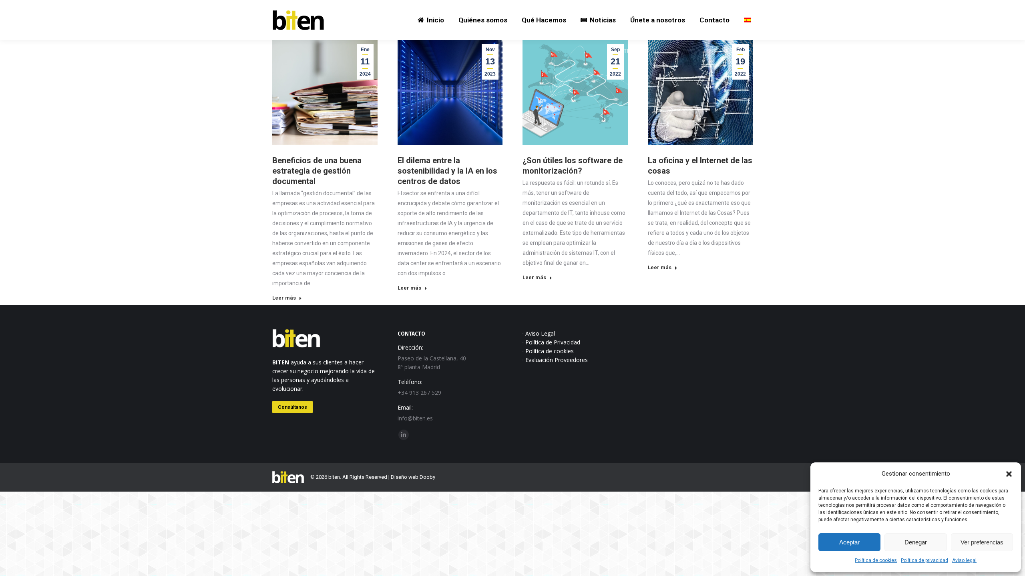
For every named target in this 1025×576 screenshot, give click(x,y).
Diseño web (404, 477)
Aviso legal (964, 560)
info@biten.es (415, 418)
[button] (1009, 474)
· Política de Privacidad (551, 342)
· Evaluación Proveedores (555, 360)
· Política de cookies (548, 351)
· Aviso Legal (539, 333)
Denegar (915, 542)
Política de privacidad (924, 560)
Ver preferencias (982, 542)
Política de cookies (876, 560)
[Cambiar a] (747, 20)
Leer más (284, 298)
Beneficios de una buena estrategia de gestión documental (317, 171)
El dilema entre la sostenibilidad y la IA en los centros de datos (447, 171)
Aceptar (849, 542)
